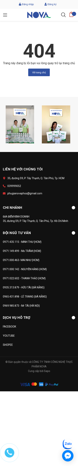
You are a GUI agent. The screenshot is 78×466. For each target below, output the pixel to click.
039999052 (14, 186)
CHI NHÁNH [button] (12, 208)
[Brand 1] (56, 124)
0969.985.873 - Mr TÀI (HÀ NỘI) (21, 305)
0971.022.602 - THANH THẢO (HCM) (24, 278)
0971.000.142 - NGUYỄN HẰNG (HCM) (25, 269)
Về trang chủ (39, 72)
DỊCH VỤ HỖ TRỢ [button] (16, 318)
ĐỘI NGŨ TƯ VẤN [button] (17, 233)
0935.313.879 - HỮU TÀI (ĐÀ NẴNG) (23, 287)
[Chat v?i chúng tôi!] (67, 455)
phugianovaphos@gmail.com (24, 193)
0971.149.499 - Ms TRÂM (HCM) (22, 250)
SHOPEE (8, 344)
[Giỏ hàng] (71, 13)
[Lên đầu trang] (65, 427)
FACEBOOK (9, 326)
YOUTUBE (9, 335)
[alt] (20, 124)
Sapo (47, 371)
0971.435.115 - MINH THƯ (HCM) (22, 241)
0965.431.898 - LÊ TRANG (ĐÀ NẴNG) (25, 296)
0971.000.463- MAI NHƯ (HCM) (21, 260)
